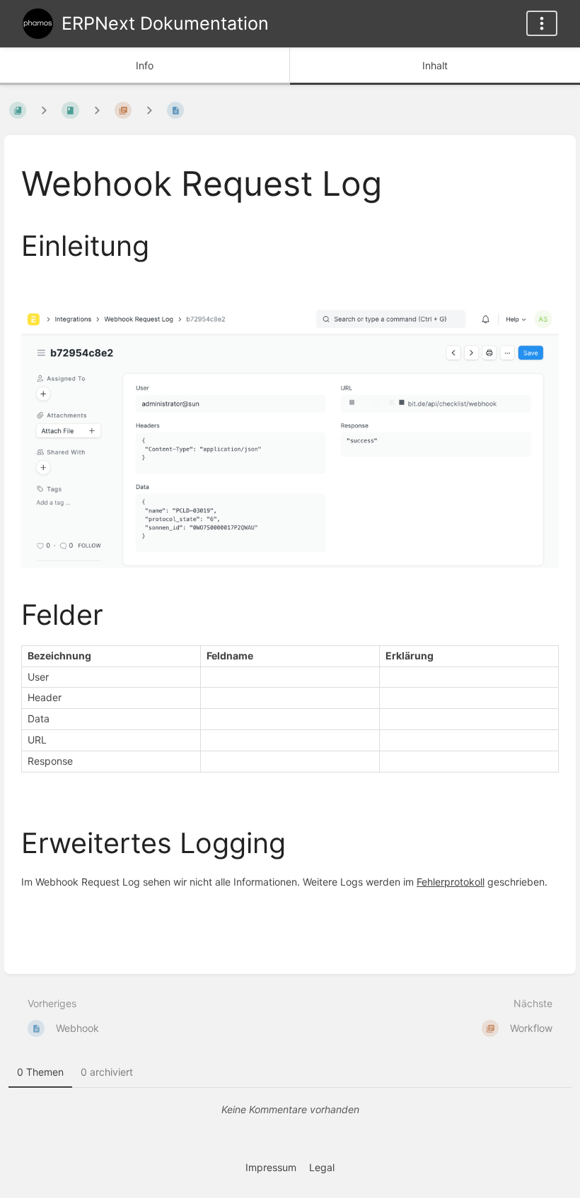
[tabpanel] (290, 1109)
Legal (322, 1167)
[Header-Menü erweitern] (541, 23)
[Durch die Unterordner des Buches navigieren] (44, 110)
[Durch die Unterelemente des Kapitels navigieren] (97, 110)
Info (144, 65)
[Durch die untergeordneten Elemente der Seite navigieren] (149, 110)
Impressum (270, 1167)
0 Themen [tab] (40, 1072)
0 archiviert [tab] (107, 1072)
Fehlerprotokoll (451, 882)
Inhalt (435, 65)
